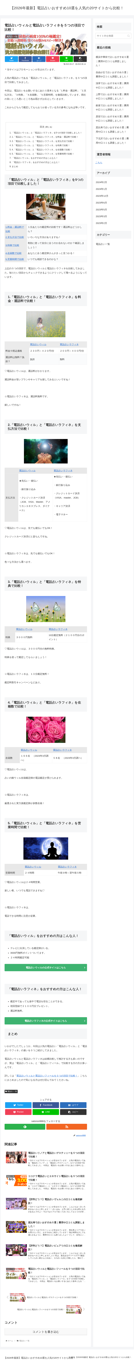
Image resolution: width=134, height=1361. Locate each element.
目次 (42, 127)
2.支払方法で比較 (14, 237)
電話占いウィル (38, 344)
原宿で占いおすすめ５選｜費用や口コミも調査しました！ (112, 118)
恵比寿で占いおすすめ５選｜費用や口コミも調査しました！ (112, 129)
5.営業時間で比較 (14, 259)
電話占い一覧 (12, 1091)
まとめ (15, 166)
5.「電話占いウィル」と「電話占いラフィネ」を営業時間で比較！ (43, 154)
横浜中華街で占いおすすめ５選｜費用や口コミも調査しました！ (112, 61)
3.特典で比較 (12, 245)
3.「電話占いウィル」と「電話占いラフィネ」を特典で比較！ (41, 145)
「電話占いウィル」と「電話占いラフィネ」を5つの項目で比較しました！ (47, 132)
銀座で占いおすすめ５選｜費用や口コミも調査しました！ (112, 107)
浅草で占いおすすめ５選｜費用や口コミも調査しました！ (112, 85)
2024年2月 (101, 182)
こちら (98, 162)
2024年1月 (101, 189)
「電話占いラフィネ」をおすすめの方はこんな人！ (36, 162)
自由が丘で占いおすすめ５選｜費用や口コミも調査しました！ (112, 74)
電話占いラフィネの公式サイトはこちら (46, 1021)
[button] (128, 35)
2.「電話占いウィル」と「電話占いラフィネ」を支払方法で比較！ (43, 141)
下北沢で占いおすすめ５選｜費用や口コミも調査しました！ (112, 140)
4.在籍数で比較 (13, 253)
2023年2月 (101, 223)
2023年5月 (101, 209)
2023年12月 (102, 196)
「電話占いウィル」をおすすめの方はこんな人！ (35, 158)
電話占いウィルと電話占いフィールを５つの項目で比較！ (47, 1075)
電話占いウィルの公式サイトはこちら (46, 967)
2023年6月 (101, 202)
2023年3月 (101, 216)
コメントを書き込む (45, 1331)
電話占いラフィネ (69, 344)
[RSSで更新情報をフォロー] (66, 1127)
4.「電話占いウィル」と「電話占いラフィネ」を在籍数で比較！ (42, 149)
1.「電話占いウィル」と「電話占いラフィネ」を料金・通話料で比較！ (45, 137)
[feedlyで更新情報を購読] (25, 1127)
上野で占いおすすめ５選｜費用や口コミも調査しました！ (112, 96)
